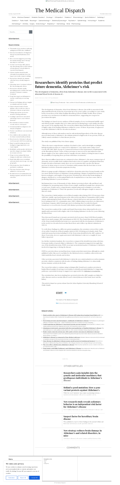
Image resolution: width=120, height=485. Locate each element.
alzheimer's (55, 97)
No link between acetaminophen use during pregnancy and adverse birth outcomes (20, 175)
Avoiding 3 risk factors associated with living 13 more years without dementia (20, 118)
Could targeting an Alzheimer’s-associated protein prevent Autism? (64, 324)
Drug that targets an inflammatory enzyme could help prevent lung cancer (20, 98)
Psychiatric (71, 20)
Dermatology (16, 24)
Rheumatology (77, 17)
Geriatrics (15, 20)
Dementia (38, 78)
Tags (45, 462)
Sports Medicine (90, 17)
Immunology (92, 20)
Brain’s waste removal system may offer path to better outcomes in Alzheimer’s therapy (71, 332)
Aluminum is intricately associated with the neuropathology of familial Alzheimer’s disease (72, 328)
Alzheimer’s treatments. (92, 271)
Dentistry (25, 24)
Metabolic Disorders (38, 17)
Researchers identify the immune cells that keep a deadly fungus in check (19, 80)
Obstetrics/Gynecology (59, 20)
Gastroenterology (44, 20)
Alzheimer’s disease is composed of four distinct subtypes (61, 337)
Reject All (23, 477)
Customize (11, 477)
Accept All (34, 477)
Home (14, 17)
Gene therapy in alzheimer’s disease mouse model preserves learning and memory (69, 341)
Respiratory (50, 24)
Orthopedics (58, 17)
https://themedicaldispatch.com (68, 303)
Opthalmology (81, 20)
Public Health (24, 20)
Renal (68, 24)
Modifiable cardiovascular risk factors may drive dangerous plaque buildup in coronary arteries (21, 151)
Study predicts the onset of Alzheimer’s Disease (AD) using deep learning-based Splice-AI (71, 315)
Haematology (61, 24)
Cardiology (100, 17)
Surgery (32, 24)
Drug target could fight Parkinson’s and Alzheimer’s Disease (62, 348)
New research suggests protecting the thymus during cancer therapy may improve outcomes (20, 60)
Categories (46, 463)
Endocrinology (40, 24)
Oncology (49, 17)
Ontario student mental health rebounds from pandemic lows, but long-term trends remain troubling (20, 74)
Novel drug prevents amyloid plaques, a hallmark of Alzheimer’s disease (66, 320)
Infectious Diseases (23, 17)
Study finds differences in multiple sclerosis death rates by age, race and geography (21, 161)
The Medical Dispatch (60, 10)
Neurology (33, 20)
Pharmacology (75, 24)
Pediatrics (68, 17)
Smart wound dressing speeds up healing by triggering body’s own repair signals (20, 145)
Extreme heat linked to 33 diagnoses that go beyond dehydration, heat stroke (20, 54)
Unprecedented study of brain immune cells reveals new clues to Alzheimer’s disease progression (20, 108)
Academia (101, 20)
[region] (23, 471)
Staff (59, 293)
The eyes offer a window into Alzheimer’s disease (58, 344)
